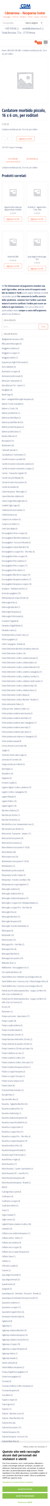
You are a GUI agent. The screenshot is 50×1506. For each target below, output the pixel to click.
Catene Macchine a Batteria (11, 496)
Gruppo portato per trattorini (12, 764)
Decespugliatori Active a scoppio (13, 556)
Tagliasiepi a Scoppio (9, 1344)
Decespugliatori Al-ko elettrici (12, 570)
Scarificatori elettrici (9, 1205)
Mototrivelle (6, 935)
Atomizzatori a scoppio (10, 371)
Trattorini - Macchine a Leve (11, 1413)
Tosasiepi (5, 1381)
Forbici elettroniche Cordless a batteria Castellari (19, 676)
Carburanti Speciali (8, 450)
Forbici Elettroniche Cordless (12, 653)
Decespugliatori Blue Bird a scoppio (14, 574)
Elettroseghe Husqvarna (10, 611)
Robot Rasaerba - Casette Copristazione (16, 1168)
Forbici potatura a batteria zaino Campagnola (17, 722)
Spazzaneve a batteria (9, 1302)
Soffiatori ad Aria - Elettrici (11, 1237)
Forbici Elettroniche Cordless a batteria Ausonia (18, 657)
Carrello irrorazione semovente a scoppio (17, 468)
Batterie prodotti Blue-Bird (11, 422)
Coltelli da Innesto (8, 514)
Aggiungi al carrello (25, 138)
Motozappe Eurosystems (11, 958)
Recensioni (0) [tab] (32, 158)
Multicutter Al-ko (7, 962)
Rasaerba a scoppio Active (11, 1127)
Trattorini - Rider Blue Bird (11, 1418)
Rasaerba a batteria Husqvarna (13, 1117)
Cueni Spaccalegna (8, 528)
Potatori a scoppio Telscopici (12, 1076)
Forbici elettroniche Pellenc (11, 704)
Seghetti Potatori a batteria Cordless (15, 1224)
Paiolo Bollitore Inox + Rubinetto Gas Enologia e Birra (20, 976)
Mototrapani (6, 930)
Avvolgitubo (6, 389)
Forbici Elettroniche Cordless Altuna (14, 694)
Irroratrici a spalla (8, 782)
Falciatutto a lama (8, 630)
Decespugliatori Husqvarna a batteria (15, 579)
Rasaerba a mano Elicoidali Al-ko (13, 1122)
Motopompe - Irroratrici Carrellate (14, 879)
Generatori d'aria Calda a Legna (13, 754)
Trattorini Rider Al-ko (9, 1441)
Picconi (4, 1006)
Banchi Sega (6, 394)
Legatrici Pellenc (7, 801)
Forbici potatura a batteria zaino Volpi (15, 727)
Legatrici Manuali (8, 796)
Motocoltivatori (7, 851)
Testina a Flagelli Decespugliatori (13, 1371)
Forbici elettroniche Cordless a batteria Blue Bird (19, 667)
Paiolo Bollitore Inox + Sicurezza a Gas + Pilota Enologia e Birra (24, 981)
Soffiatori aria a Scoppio (10, 1247)
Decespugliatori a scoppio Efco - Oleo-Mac (17, 551)
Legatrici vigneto (7, 805)
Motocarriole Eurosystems (11, 838)
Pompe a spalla (7, 1020)
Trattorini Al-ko (7, 1422)
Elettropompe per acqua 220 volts (14, 597)
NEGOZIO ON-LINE (14, 50)
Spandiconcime (7, 1284)
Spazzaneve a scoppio (10, 1307)
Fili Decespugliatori (8, 639)
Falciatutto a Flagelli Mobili (11, 625)
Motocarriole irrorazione (10, 842)
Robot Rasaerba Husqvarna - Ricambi (15, 1182)
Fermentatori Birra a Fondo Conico (14, 634)
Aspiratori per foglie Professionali (14, 362)
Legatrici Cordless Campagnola (13, 791)
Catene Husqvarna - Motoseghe (13, 491)
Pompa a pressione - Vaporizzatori (14, 1016)
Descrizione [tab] (13, 158)
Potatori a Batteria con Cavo (11, 1053)
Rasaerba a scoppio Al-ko (11, 1131)
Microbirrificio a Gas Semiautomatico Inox (16, 824)
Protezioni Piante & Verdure (11, 1090)
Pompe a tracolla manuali (11, 1029)
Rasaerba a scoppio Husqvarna (13, 1140)
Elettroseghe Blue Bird (10, 607)
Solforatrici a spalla (8, 1265)
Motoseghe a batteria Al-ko (11, 893)
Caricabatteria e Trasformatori (12, 454)
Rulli (3, 1187)
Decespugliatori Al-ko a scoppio (13, 565)
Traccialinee (6, 1395)
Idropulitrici (6, 773)
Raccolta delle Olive (9, 1099)
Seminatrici (6, 1228)
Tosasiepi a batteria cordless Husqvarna (16, 1385)
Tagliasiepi (5, 1325)
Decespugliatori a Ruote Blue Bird (13, 547)
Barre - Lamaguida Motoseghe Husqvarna (16, 399)
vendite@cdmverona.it (31, 28)
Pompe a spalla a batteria (11, 1025)
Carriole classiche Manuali (11, 477)
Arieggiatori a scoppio (9, 352)
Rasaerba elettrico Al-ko (10, 1145)
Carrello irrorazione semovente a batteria (16, 463)
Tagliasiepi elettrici (8, 1353)
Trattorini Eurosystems (10, 1427)
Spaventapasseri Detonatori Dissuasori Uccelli (18, 1297)
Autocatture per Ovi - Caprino (12, 385)
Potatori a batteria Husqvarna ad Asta (15, 1067)
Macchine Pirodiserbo (10, 819)
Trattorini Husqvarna (9, 1432)
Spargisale (5, 1288)
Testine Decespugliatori (10, 1376)
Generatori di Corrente (10, 759)
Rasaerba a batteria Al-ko (11, 1108)
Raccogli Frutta (7, 1094)
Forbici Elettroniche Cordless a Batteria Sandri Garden (21, 681)
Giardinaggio (19, 147)
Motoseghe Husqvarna (10, 921)
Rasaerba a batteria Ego (10, 1113)
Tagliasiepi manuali (8, 1358)
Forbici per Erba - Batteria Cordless (14, 708)
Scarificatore (6, 1196)
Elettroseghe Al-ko (8, 602)
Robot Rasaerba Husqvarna (11, 1177)
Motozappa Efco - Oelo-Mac (12, 944)
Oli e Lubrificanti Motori (10, 972)
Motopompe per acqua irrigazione (14, 884)
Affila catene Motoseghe (10, 343)
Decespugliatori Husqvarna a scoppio (15, 584)
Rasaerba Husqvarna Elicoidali (12, 1150)
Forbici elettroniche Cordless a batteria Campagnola (20, 671)
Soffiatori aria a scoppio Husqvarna (14, 1251)
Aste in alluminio (7, 366)
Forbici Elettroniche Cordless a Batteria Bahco (18, 662)
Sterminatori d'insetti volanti (12, 1316)
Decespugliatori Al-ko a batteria (13, 560)
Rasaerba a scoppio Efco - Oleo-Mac (15, 1136)
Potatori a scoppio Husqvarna (12, 1071)
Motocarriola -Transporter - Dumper (15, 833)
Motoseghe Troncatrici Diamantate (14, 925)
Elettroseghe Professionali (11, 616)
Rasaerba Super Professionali (12, 1154)
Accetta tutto (25, 1489)
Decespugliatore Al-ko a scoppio (13, 533)
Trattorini (5, 1408)
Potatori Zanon (7, 1085)
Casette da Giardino (9, 486)
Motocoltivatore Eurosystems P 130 (14, 847)
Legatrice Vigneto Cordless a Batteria (15, 787)
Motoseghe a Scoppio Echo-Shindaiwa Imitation (19, 902)
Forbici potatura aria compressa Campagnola (18, 736)
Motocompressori (8, 856)
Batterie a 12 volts (8, 408)
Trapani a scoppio (8, 1399)
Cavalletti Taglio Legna (9, 505)
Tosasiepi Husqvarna (9, 1390)
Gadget (4, 750)
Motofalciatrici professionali (12, 870)
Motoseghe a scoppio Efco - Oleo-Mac (15, 907)
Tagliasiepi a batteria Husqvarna (13, 1335)
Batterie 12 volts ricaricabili (11, 403)
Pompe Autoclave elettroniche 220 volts (16, 1039)
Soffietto (5, 1261)
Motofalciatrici (7, 865)
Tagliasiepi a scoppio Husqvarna (13, 1348)
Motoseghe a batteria (9, 889)
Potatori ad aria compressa (11, 1080)
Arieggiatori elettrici (8, 357)
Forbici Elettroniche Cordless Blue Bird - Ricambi (19, 699)
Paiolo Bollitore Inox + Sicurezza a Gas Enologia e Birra (21, 985)
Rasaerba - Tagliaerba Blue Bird (13, 1103)
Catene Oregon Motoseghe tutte (13, 500)
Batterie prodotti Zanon (10, 431)
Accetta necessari (25, 1496)
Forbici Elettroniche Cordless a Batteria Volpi (17, 685)
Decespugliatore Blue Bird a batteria (14, 537)
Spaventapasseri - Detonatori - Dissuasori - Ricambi (20, 1293)
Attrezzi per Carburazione (11, 380)
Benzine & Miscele (8, 436)
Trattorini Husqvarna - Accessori (13, 1436)
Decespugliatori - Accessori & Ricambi (15, 542)
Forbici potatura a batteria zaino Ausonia (16, 713)
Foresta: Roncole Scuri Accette (12, 745)
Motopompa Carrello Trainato (12, 875)
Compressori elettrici (9, 523)
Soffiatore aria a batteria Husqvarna (14, 1233)
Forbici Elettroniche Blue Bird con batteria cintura (19, 648)
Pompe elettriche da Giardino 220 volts (16, 1043)
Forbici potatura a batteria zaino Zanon (15, 731)
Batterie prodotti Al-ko (10, 412)
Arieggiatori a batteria (9, 348)
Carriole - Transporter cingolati (13, 473)
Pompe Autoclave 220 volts (11, 1034)
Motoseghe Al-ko (8, 912)
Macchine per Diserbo (10, 815)
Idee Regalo (6, 768)
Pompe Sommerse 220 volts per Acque (16, 1048)
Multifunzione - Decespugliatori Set (14, 967)
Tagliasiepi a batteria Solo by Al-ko (14, 1339)
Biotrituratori (6, 445)
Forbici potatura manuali (10, 741)
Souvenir (5, 1270)
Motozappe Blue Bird (9, 953)
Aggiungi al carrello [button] (13, 218)
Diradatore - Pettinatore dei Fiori (13, 588)
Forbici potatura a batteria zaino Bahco (15, 718)
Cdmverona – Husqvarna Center (25, 13)
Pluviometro (6, 1011)
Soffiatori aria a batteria (10, 1242)
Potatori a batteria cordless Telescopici (16, 1062)
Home (4, 50)
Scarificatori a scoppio (10, 1201)
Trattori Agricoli (7, 1404)
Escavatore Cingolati (9, 620)
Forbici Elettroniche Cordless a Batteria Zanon (18, 690)
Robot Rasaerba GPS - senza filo (13, 1173)
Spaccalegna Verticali (9, 1279)
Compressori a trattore (10, 519)
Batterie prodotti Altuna (10, 417)
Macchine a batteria (9, 810)
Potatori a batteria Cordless (12, 1057)
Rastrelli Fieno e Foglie (10, 1159)
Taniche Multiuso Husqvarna (12, 1367)
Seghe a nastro (7, 1219)
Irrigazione (5, 778)
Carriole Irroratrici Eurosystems (13, 482)
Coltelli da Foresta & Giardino (12, 510)
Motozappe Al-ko (8, 949)
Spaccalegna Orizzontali (10, 1274)
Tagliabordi (6, 1321)
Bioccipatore (6, 440)
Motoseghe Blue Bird (9, 916)
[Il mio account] (31, 43)
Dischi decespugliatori (9, 593)
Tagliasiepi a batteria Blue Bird (12, 1330)
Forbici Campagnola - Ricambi (12, 644)
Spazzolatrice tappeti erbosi (12, 1311)
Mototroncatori (7, 939)
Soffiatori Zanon (7, 1256)
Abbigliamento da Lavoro (10, 339)
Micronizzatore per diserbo (11, 828)
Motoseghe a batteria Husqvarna (13, 898)
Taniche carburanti (8, 1362)
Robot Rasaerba (7, 1163)
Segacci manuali (7, 1214)
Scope (4, 1210)
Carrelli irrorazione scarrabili (12, 459)
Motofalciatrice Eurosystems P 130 (14, 861)
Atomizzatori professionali (11, 376)
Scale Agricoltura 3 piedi (10, 1191)
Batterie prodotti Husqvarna (12, 426)
